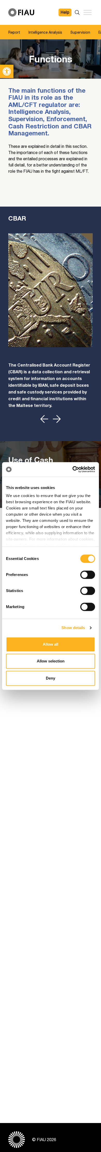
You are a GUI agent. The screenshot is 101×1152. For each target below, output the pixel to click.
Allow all (50, 644)
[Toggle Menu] (87, 12)
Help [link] (65, 12)
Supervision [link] (80, 32)
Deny (50, 678)
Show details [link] (73, 627)
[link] (6, 71)
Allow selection (50, 661)
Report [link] (14, 32)
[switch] (87, 575)
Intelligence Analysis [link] (45, 32)
